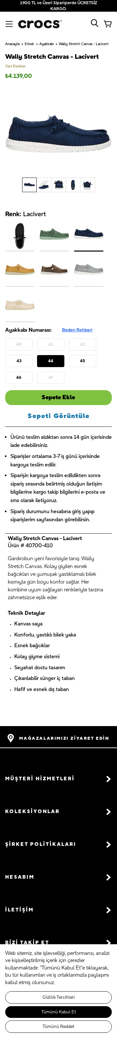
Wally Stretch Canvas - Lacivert (84, 44)
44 (50, 361)
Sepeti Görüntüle (59, 416)
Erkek (29, 44)
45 (82, 361)
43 (19, 361)
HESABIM (19, 877)
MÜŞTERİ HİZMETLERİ (40, 779)
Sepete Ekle (58, 397)
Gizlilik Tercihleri (59, 997)
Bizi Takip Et (27, 943)
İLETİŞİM (19, 910)
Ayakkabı (46, 44)
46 (18, 377)
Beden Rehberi (77, 330)
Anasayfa (12, 44)
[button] (58, 779)
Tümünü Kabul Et (58, 1012)
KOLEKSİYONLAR (32, 812)
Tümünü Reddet (58, 1027)
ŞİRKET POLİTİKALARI (40, 844)
